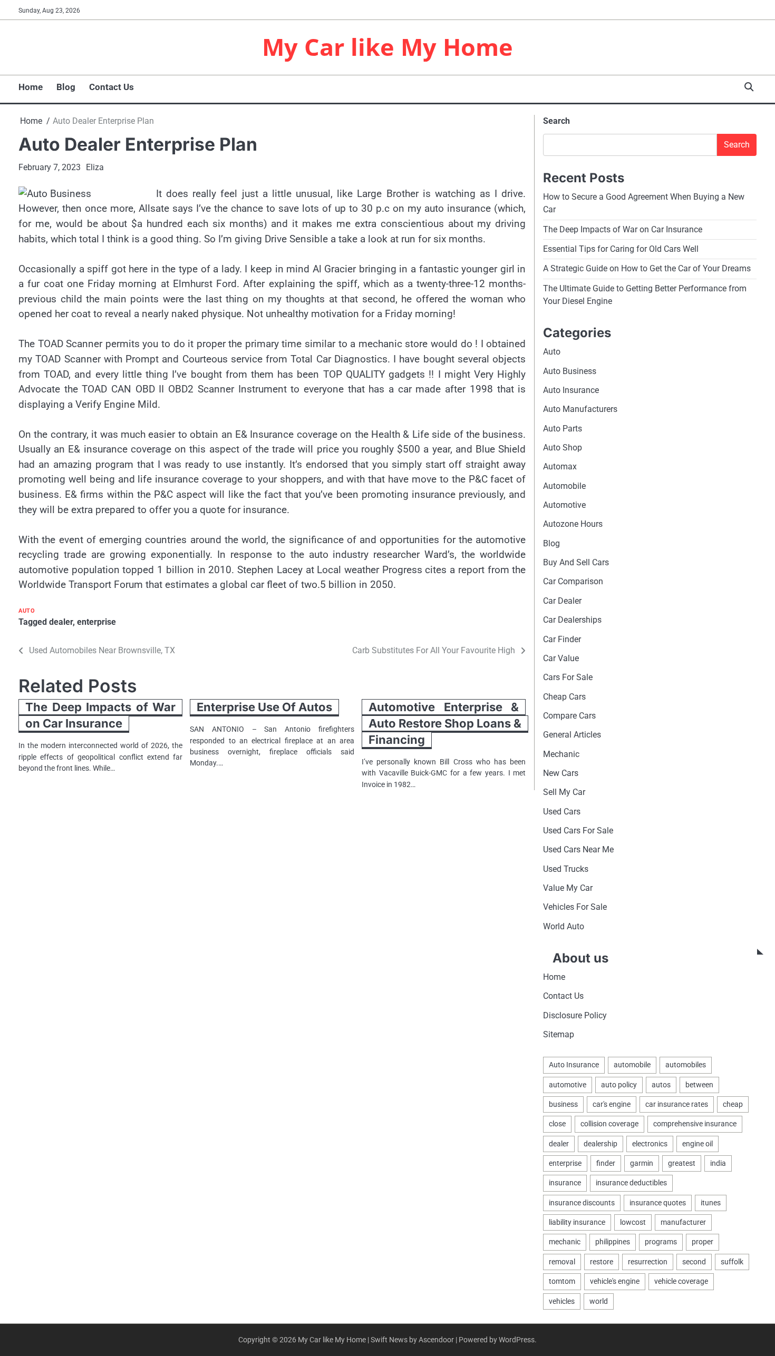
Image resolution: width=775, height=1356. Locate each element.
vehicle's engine (615, 1281)
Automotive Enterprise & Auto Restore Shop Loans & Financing (445, 723)
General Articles (572, 735)
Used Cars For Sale (578, 831)
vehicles (562, 1301)
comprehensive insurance (695, 1123)
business (563, 1104)
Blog (65, 87)
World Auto (563, 926)
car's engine (612, 1104)
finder (605, 1163)
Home (30, 87)
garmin (641, 1163)
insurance (565, 1182)
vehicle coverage (681, 1281)
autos (661, 1084)
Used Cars (561, 812)
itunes (711, 1202)
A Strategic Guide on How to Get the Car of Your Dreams (647, 268)
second (694, 1261)
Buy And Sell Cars (576, 562)
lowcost (633, 1222)
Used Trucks (565, 869)
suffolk (732, 1261)
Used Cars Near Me (578, 849)
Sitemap (558, 1034)
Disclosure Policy (575, 1015)
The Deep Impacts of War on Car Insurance (100, 715)
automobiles (685, 1064)
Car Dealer (562, 601)
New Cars (560, 773)
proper (702, 1241)
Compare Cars (569, 716)
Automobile (564, 486)
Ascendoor (436, 1339)
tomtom (562, 1281)
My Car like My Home (387, 47)
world (598, 1301)
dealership (600, 1143)
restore (601, 1261)
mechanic (564, 1241)
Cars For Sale (568, 677)
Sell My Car (564, 792)
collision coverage (609, 1123)
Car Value (561, 658)
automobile (632, 1064)
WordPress (517, 1339)
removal (562, 1261)
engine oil (697, 1143)
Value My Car (568, 888)
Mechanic (561, 754)
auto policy (619, 1084)
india (718, 1163)
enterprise (96, 622)
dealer (61, 622)
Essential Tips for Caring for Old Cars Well (621, 249)
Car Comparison (573, 581)
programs (661, 1241)
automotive (567, 1084)
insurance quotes (657, 1202)
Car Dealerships (572, 620)
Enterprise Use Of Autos (264, 707)
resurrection (647, 1261)
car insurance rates (676, 1104)
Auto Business (569, 371)
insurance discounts (582, 1202)
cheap (733, 1104)
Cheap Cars (564, 697)
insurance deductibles (631, 1182)
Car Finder (562, 639)
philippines (612, 1241)
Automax (560, 466)
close (557, 1123)
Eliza (95, 167)
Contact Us (111, 87)
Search (556, 121)
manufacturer (683, 1222)
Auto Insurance (571, 390)
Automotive (564, 505)
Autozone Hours (573, 524)
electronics (649, 1143)
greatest (681, 1163)
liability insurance (577, 1222)
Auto (26, 611)
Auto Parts (562, 429)
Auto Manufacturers (580, 409)
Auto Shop (562, 448)
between (699, 1084)
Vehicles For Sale (575, 907)
